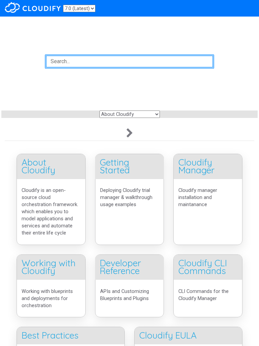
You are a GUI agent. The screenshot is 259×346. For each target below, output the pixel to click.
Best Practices (50, 335)
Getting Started (115, 166)
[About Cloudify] (129, 133)
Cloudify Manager (196, 166)
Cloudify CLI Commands (202, 266)
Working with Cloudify (49, 266)
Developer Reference (120, 266)
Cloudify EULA (168, 335)
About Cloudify (38, 166)
